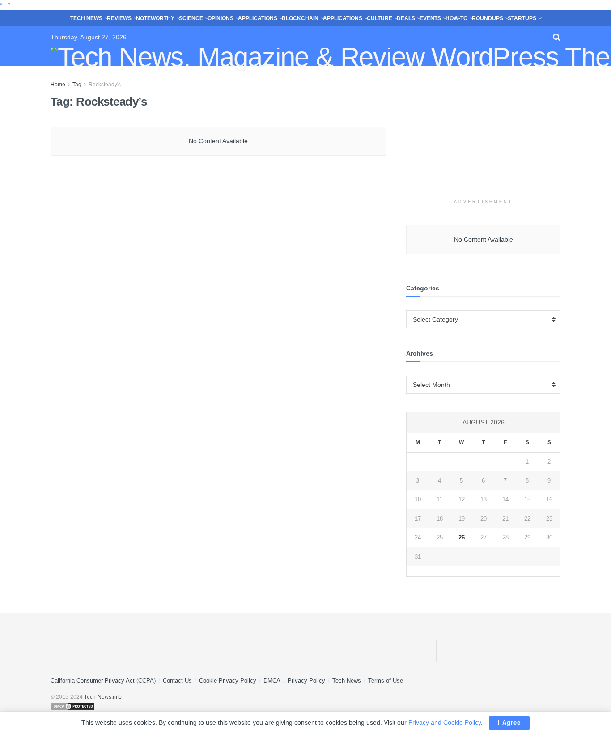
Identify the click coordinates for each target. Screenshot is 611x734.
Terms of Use (385, 680)
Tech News (86, 18)
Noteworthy (155, 18)
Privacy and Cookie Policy (444, 722)
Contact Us (177, 680)
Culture (379, 18)
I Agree (509, 722)
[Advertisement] (483, 135)
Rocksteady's (105, 84)
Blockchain (300, 18)
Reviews (119, 18)
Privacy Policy (306, 680)
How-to (456, 18)
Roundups (487, 18)
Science (191, 18)
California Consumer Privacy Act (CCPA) (103, 680)
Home (58, 84)
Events (430, 18)
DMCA (271, 680)
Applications (257, 18)
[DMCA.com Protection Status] (305, 706)
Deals (406, 18)
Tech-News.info (103, 697)
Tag (76, 84)
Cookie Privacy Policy (227, 680)
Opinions (220, 18)
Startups (522, 18)
